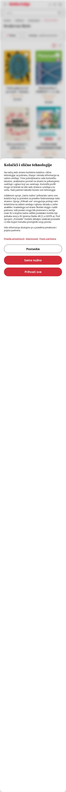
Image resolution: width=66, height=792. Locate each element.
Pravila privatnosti (14, 238)
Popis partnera (47, 238)
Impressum (32, 238)
